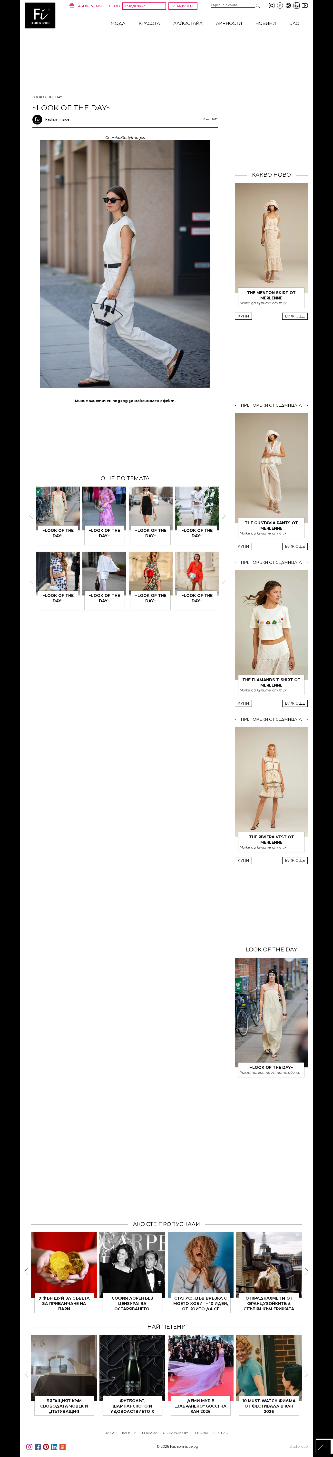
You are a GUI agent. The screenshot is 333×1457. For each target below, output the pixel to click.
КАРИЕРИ (129, 1433)
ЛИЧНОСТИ (229, 23)
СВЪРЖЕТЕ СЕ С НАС (211, 1433)
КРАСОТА (149, 23)
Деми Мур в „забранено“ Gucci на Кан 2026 (200, 1406)
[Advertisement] (125, 438)
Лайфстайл (188, 23)
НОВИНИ (265, 23)
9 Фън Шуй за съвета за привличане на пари (64, 1303)
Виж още (295, 316)
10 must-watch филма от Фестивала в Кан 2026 (269, 1406)
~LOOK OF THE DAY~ (271, 1067)
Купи (243, 316)
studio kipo (298, 1446)
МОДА (118, 23)
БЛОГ (295, 23)
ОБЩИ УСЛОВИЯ (176, 1433)
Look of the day (47, 97)
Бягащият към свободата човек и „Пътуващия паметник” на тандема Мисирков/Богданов (64, 1412)
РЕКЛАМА (149, 1433)
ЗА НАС (111, 1433)
